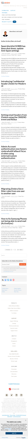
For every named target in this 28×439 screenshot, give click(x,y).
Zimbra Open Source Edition (14, 308)
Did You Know (4, 162)
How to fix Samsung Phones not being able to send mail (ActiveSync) (14, 221)
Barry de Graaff (6, 53)
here (9, 430)
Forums (18, 5)
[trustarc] (23, 437)
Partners (9, 55)
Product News (22, 53)
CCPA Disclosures (17, 416)
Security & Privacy (17, 290)
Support (12, 10)
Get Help (25, 7)
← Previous (7, 249)
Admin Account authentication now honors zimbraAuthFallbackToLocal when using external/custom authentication (14, 152)
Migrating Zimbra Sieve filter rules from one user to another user (13, 191)
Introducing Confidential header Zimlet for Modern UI (13, 83)
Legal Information (5, 415)
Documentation (14, 371)
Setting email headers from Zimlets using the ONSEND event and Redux (14, 117)
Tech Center (14, 376)
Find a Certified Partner (9, 15)
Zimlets (9, 90)
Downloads (5, 10)
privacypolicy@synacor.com (8, 271)
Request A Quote (7, 21)
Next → (21, 249)
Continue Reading (5, 76)
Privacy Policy (12, 415)
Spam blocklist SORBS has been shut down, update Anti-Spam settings (13, 48)
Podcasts (10, 162)
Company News (5, 288)
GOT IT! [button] (14, 433)
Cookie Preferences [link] (14, 384)
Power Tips (16, 291)
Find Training (6, 19)
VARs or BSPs (14, 351)
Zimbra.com (5, 5)
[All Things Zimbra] (5, 3)
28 (18, 249)
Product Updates (17, 288)
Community (3, 55)
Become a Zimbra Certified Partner (12, 17)
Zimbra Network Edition (14, 305)
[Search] (24, 255)
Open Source (12, 5)
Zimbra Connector (14, 310)
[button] (25, 420)
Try (14, 21)
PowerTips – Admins (16, 55)
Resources (23, 5)
